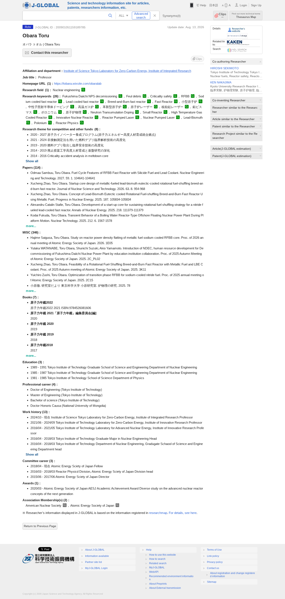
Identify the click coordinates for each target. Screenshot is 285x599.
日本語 (213, 5)
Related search (157, 563)
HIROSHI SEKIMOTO (224, 68)
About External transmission (165, 587)
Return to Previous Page (40, 526)
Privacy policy (215, 562)
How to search (157, 559)
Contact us (213, 568)
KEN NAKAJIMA (220, 82)
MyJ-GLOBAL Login (96, 568)
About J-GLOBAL (95, 549)
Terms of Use (214, 549)
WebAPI (153, 571)
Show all (32, 161)
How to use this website (162, 554)
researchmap (158, 513)
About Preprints (158, 583)
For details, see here (183, 513)
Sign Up (256, 5)
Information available (97, 556)
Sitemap (211, 581)
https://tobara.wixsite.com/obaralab (77, 83)
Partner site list (93, 562)
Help (203, 5)
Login (243, 5)
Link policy (213, 556)
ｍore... (31, 226)
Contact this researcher (51, 54)
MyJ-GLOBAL (157, 567)
